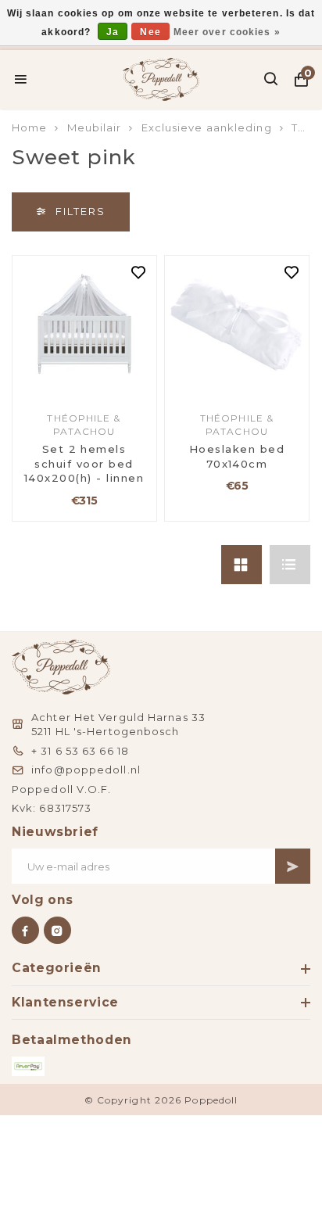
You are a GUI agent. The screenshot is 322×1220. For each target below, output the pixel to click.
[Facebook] (25, 930)
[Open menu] (20, 79)
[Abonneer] (292, 866)
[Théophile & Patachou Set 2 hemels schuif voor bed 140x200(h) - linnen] (84, 328)
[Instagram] (57, 930)
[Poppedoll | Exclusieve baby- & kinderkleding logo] (161, 77)
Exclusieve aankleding (206, 127)
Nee (150, 32)
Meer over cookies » (227, 32)
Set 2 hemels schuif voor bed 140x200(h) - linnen (84, 463)
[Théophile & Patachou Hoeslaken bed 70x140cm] (237, 328)
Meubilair (94, 127)
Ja (112, 32)
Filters (80, 211)
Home (29, 127)
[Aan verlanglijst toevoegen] (139, 274)
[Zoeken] (272, 79)
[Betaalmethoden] (28, 1066)
